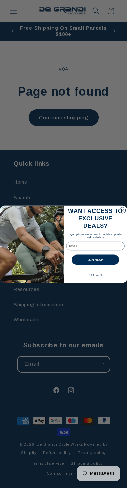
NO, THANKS (95, 275)
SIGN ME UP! (95, 259)
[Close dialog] (122, 210)
